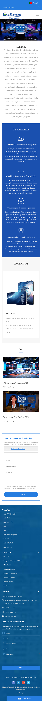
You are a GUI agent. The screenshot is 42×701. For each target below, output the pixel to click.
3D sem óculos (8, 557)
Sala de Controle (8, 581)
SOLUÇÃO (10, 22)
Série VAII (6, 530)
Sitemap (15, 677)
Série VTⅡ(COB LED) (10, 514)
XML (23, 677)
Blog (7, 677)
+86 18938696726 (10, 612)
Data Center (7, 586)
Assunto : (15, 449)
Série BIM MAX (8, 522)
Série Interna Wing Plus (10, 534)
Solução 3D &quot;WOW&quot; (13, 561)
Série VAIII (7, 518)
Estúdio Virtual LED (9, 569)
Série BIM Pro (8, 539)
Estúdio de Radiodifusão (18, 449)
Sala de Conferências (9, 577)
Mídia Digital (7, 565)
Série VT (6, 526)
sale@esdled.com (10, 608)
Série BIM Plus (8, 547)
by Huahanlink (30, 677)
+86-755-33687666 (10, 616)
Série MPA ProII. (8, 543)
